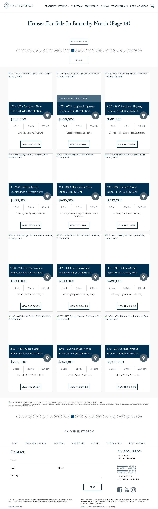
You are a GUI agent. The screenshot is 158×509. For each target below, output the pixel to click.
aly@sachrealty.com (126, 458)
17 (85, 51)
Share (79, 60)
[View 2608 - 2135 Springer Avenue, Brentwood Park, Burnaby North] (79, 330)
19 (93, 51)
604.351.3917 (123, 455)
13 (68, 51)
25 (119, 51)
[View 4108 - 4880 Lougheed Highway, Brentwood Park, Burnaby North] (127, 87)
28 (131, 51)
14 (72, 51)
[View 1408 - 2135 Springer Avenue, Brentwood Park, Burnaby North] (31, 249)
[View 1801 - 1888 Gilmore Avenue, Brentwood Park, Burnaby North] (79, 249)
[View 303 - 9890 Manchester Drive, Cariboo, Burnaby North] (79, 168)
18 (89, 51)
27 (127, 51)
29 (136, 51)
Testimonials (119, 6)
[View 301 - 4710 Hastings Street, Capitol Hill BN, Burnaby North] (127, 249)
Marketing (91, 6)
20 (98, 51)
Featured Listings (36, 443)
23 (110, 51)
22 (106, 51)
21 (102, 51)
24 (115, 51)
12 (64, 51)
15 (77, 51)
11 (60, 51)
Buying (105, 6)
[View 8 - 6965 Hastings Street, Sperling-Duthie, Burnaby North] (31, 168)
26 (123, 51)
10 (56, 51)
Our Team (77, 6)
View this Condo (31, 144)
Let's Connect (139, 6)
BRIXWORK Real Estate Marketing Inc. (92, 507)
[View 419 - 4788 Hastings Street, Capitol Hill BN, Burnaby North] (127, 168)
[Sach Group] (19, 8)
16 (81, 51)
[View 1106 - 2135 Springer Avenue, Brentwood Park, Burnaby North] (127, 330)
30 (140, 51)
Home (14, 443)
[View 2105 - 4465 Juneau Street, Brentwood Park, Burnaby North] (31, 330)
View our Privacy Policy (15, 507)
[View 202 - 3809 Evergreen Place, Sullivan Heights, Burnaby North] (31, 87)
